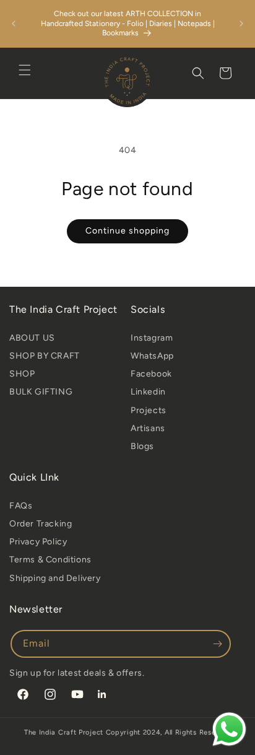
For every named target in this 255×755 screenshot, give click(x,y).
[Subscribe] (217, 644)
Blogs (142, 446)
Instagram (152, 338)
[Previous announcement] (13, 23)
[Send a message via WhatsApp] (229, 729)
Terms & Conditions (50, 559)
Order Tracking (40, 523)
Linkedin (148, 391)
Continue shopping (127, 230)
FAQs (20, 505)
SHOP (22, 374)
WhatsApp (152, 356)
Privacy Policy (38, 541)
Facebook (151, 374)
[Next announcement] (241, 23)
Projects (148, 410)
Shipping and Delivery (55, 578)
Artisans (148, 428)
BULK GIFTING (40, 391)
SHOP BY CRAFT (44, 356)
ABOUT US (32, 338)
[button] (24, 70)
